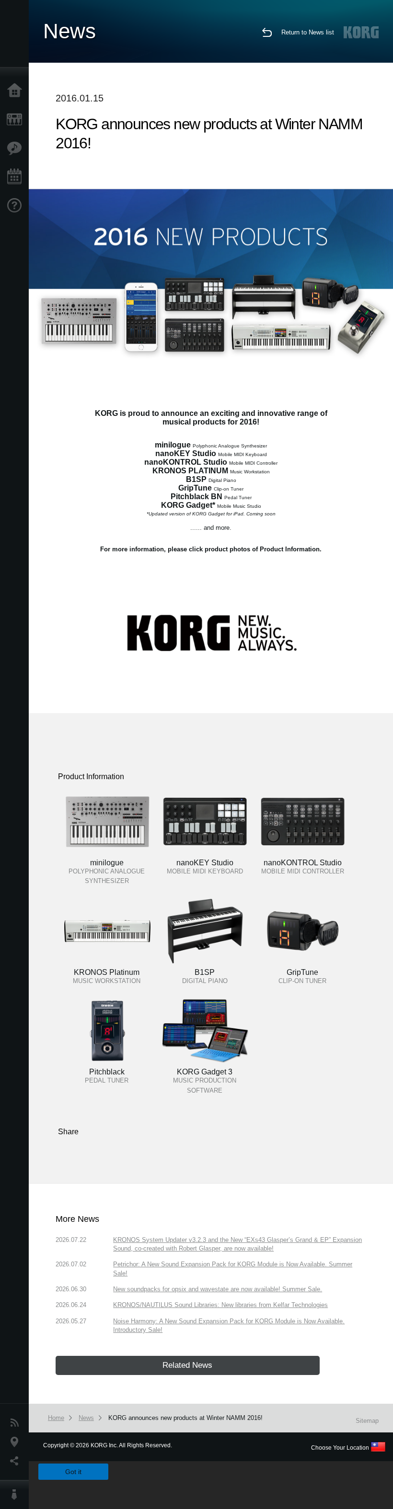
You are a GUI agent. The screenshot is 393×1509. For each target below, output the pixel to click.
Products (17, 119)
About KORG (17, 1494)
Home (17, 91)
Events (17, 177)
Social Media (17, 1461)
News (17, 1422)
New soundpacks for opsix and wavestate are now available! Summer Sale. (217, 1289)
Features (17, 148)
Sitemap (367, 1420)
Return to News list (307, 32)
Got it (73, 1471)
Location (17, 1442)
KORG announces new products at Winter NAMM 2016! (185, 1417)
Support (17, 205)
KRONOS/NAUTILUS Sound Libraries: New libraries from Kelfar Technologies (220, 1304)
